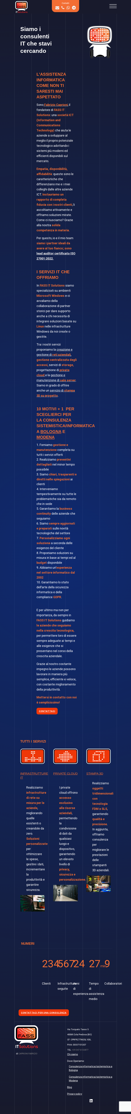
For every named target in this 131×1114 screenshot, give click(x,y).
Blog (69, 1087)
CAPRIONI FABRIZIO (27, 1053)
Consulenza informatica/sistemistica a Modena (90, 1078)
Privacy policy (74, 1094)
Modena (46, 437)
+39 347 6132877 (80, 1050)
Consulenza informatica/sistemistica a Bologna (90, 1068)
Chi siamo (72, 1054)
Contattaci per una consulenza (44, 1012)
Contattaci (47, 711)
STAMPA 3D (94, 773)
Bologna (50, 431)
